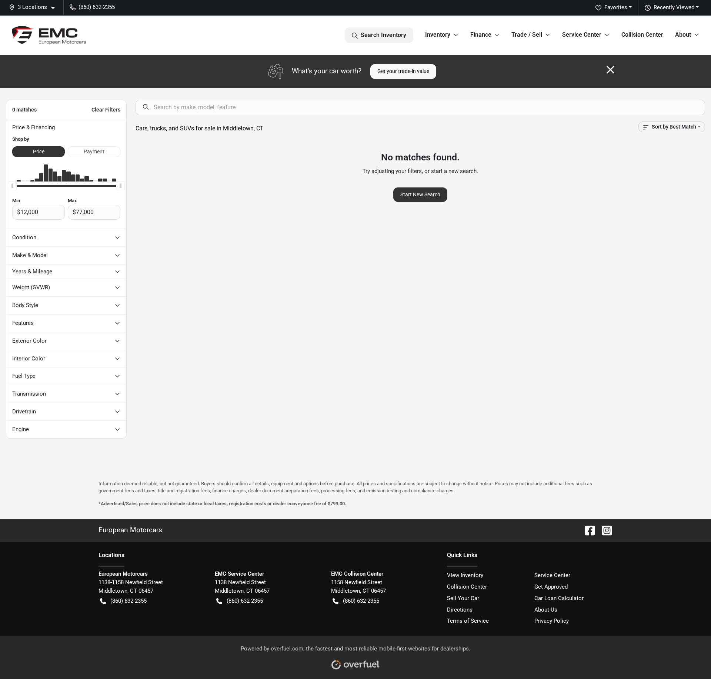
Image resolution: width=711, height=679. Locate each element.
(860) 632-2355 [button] (97, 7)
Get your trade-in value (403, 71)
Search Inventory (383, 35)
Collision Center (642, 34)
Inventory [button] (437, 34)
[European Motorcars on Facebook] (586, 530)
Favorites (615, 7)
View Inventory (465, 575)
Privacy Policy (551, 621)
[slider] (12, 186)
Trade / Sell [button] (526, 34)
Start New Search (420, 194)
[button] (35, 7)
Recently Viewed (674, 7)
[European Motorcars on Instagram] (603, 530)
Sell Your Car (463, 598)
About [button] (683, 34)
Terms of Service (468, 621)
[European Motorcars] (49, 35)
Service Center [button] (581, 34)
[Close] (610, 70)
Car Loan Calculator (559, 598)
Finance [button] (480, 34)
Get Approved (551, 586)
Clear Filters (105, 110)
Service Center (552, 575)
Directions (460, 609)
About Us (545, 609)
